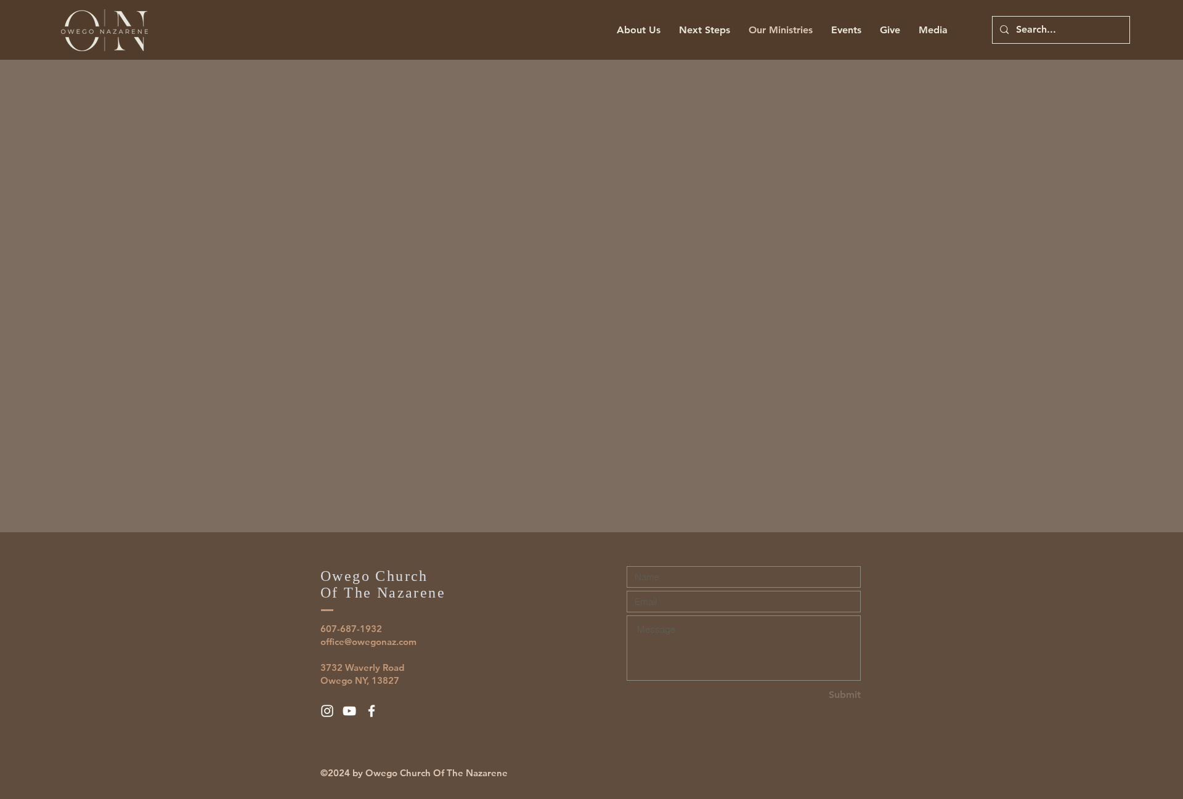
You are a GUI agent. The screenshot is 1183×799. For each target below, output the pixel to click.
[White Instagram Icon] (327, 711)
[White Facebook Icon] (372, 711)
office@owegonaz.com (368, 641)
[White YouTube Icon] (349, 711)
